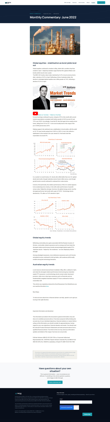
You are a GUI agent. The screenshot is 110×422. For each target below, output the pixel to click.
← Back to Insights (34, 10)
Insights (93, 2)
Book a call (101, 2)
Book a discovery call (55, 382)
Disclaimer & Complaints (65, 421)
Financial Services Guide (44, 421)
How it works (82, 2)
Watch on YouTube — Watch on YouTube (49, 115)
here (47, 286)
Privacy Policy (55, 421)
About (88, 2)
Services (75, 2)
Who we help (67, 2)
